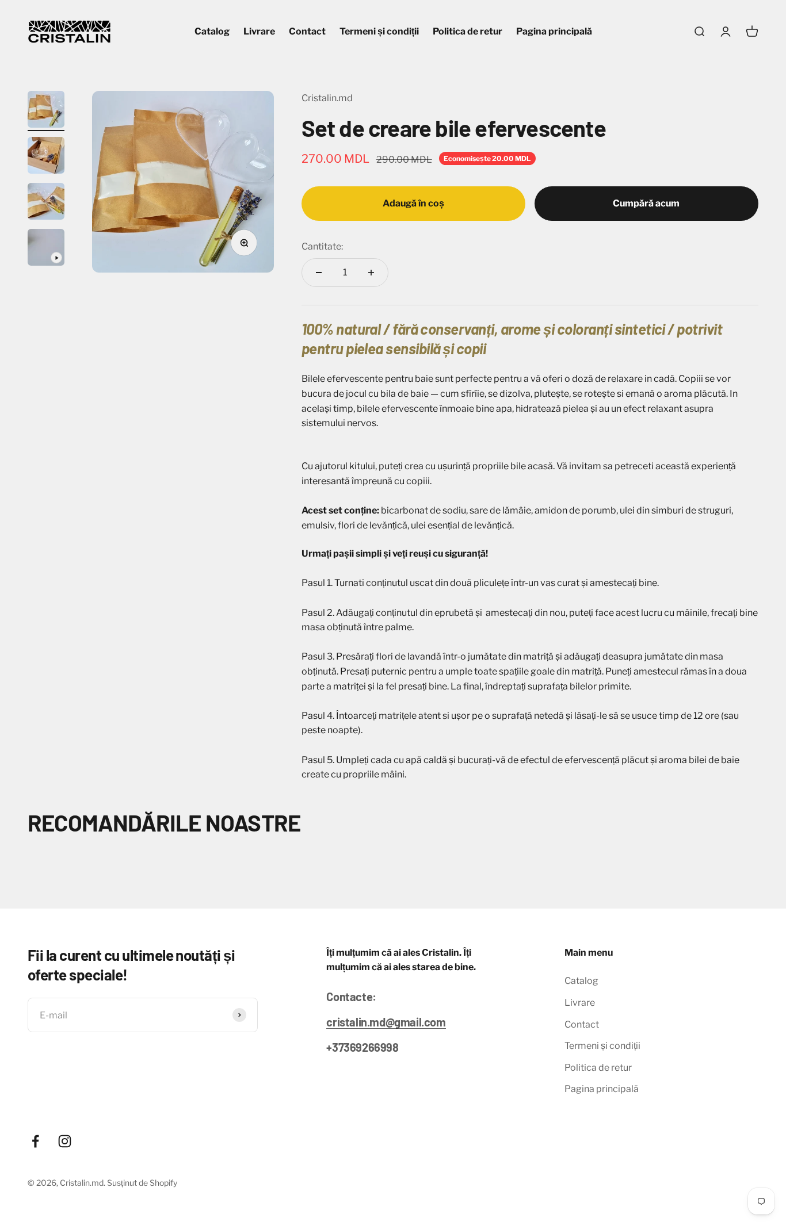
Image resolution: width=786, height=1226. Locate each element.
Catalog (212, 31)
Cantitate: (322, 246)
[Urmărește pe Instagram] (65, 1141)
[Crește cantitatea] (371, 272)
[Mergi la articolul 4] (46, 249)
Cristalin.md (327, 98)
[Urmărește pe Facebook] (35, 1141)
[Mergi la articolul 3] (46, 203)
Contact (307, 31)
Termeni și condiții (379, 31)
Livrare (259, 31)
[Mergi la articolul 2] (46, 157)
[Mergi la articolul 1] (46, 111)
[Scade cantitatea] (318, 272)
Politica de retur (467, 31)
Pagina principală (554, 31)
